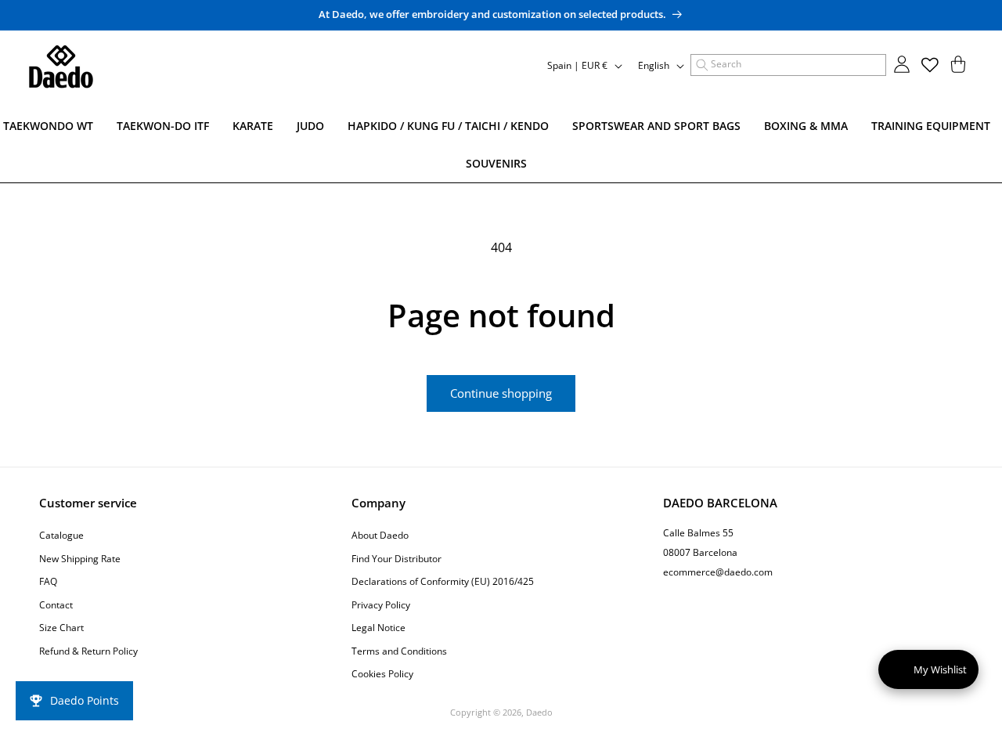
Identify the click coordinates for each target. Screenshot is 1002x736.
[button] (788, 65)
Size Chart (61, 627)
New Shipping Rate (80, 558)
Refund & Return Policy (88, 650)
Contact (56, 604)
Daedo (539, 712)
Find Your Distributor (396, 558)
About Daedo (380, 534)
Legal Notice (378, 627)
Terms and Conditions (399, 650)
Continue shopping (501, 393)
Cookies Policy (382, 673)
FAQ (48, 581)
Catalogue (61, 534)
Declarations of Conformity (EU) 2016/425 (442, 581)
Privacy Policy (380, 604)
